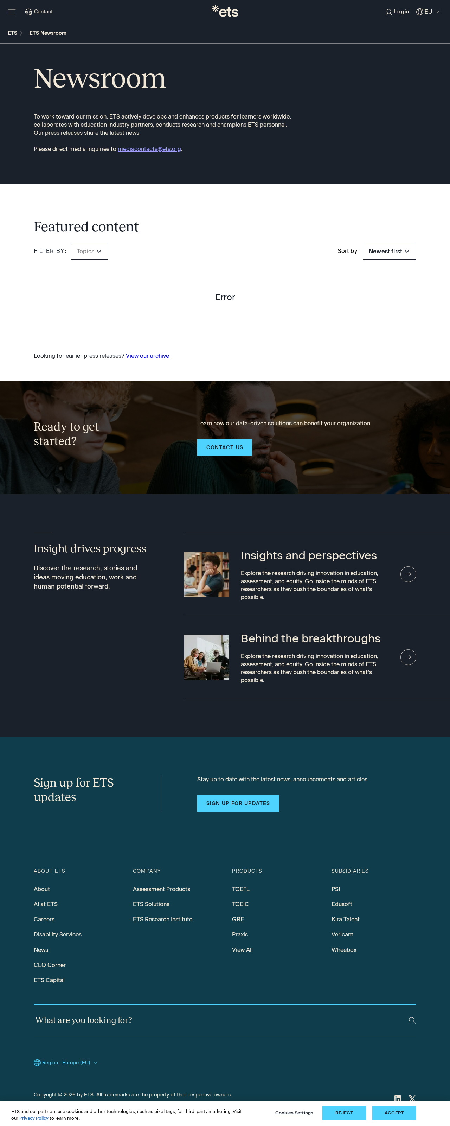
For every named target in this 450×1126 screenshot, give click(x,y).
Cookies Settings (294, 1112)
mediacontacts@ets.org (149, 148)
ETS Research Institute (162, 919)
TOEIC (240, 904)
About (42, 888)
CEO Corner (50, 964)
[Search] (412, 1020)
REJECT (344, 1112)
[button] (99, 251)
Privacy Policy (34, 1118)
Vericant (342, 934)
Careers (44, 919)
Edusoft (342, 904)
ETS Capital (49, 980)
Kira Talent (346, 919)
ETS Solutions (151, 904)
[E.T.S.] (225, 12)
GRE (238, 919)
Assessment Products (161, 888)
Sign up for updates (238, 803)
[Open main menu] (12, 12)
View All (242, 949)
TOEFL (241, 888)
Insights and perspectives (309, 555)
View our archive (147, 355)
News (41, 949)
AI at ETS (46, 904)
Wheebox (344, 949)
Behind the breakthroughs (310, 638)
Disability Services (58, 934)
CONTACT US (224, 447)
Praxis (240, 934)
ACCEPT (394, 1112)
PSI (336, 888)
